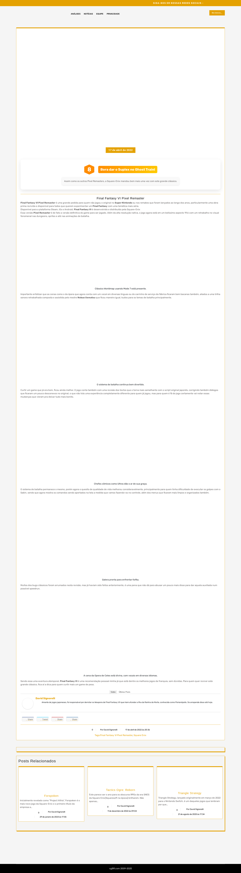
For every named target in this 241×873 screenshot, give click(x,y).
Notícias (88, 14)
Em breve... (217, 13)
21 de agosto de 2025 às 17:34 (191, 814)
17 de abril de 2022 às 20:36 (137, 730)
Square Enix (140, 735)
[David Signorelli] (27, 703)
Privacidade (113, 14)
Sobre (113, 692)
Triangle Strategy (189, 793)
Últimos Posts (124, 692)
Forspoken (51, 795)
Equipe (99, 14)
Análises (75, 14)
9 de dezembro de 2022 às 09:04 (122, 811)
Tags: (97, 735)
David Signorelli (45, 698)
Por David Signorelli (108, 730)
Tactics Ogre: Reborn (120, 789)
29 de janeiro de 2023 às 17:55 (52, 817)
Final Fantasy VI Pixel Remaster (116, 735)
